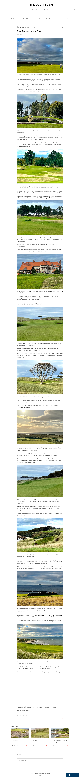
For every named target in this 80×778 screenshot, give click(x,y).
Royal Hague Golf (24, 18)
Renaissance (53, 707)
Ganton (57, 18)
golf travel (40, 18)
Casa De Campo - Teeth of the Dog (60, 741)
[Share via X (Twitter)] (20, 715)
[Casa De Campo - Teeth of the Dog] (60, 733)
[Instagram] (74, 9)
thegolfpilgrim (40, 707)
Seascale (34, 740)
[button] (67, 18)
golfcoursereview (21, 707)
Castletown (15, 740)
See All (67, 725)
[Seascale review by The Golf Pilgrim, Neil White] (40, 733)
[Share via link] (26, 715)
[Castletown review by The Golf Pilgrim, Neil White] (20, 733)
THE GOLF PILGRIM (41, 4)
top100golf (29, 707)
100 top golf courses (49, 18)
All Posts (12, 18)
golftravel (47, 707)
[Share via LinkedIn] (23, 715)
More (62, 18)
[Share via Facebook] (17, 715)
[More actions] (62, 27)
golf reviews (32, 18)
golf (17, 18)
